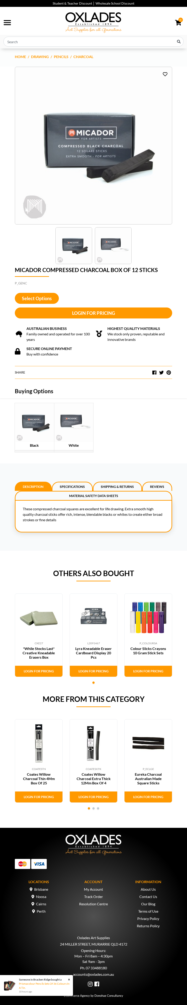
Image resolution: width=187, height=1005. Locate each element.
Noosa (41, 896)
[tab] (33, 486)
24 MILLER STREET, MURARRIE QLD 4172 (93, 944)
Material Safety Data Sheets (93, 496)
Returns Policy (148, 926)
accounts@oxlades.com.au (93, 974)
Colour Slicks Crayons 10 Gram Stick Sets (148, 650)
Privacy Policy (148, 918)
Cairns (41, 904)
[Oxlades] (93, 22)
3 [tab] (98, 808)
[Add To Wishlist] (165, 74)
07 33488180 (96, 968)
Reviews (157, 487)
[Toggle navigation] (7, 23)
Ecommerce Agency (77, 995)
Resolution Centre (93, 904)
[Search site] (179, 42)
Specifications (72, 487)
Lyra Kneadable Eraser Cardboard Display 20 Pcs (93, 652)
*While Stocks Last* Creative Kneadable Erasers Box (39, 652)
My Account (93, 889)
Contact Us (148, 896)
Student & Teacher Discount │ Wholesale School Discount (93, 3)
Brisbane (41, 889)
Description (33, 487)
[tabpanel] (38, 635)
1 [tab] (93, 683)
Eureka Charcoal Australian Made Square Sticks (148, 778)
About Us (148, 889)
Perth (41, 911)
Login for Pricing (93, 313)
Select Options (37, 298)
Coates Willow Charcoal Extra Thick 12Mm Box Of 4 (94, 778)
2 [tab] (93, 808)
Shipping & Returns (117, 487)
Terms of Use (148, 911)
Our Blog (148, 904)
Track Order (93, 896)
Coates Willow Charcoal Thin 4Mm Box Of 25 (39, 778)
